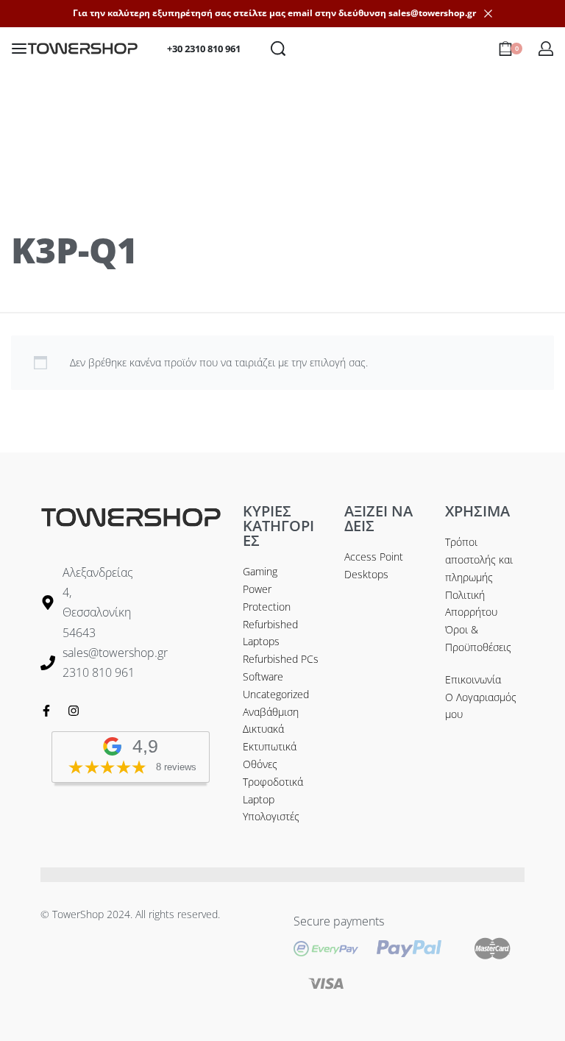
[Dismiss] (488, 14)
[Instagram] (73, 711)
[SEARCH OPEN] (278, 48)
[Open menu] (19, 48)
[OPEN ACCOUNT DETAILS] (546, 48)
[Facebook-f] (46, 711)
